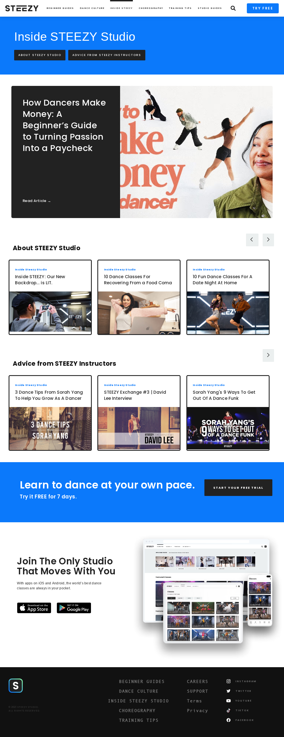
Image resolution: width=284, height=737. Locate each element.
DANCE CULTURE (139, 691)
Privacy (197, 710)
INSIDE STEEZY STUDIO (138, 700)
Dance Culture (92, 8)
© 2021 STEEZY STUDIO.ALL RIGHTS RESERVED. (24, 709)
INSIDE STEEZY (121, 8)
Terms (194, 700)
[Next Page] (268, 240)
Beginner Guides (60, 8)
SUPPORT (197, 691)
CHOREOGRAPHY (151, 8)
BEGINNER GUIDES (142, 681)
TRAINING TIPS (180, 8)
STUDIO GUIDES (210, 8)
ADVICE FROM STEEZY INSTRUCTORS (106, 55)
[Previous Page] (252, 240)
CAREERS (197, 681)
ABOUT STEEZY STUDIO (39, 55)
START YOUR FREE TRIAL (238, 487)
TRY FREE (262, 8)
